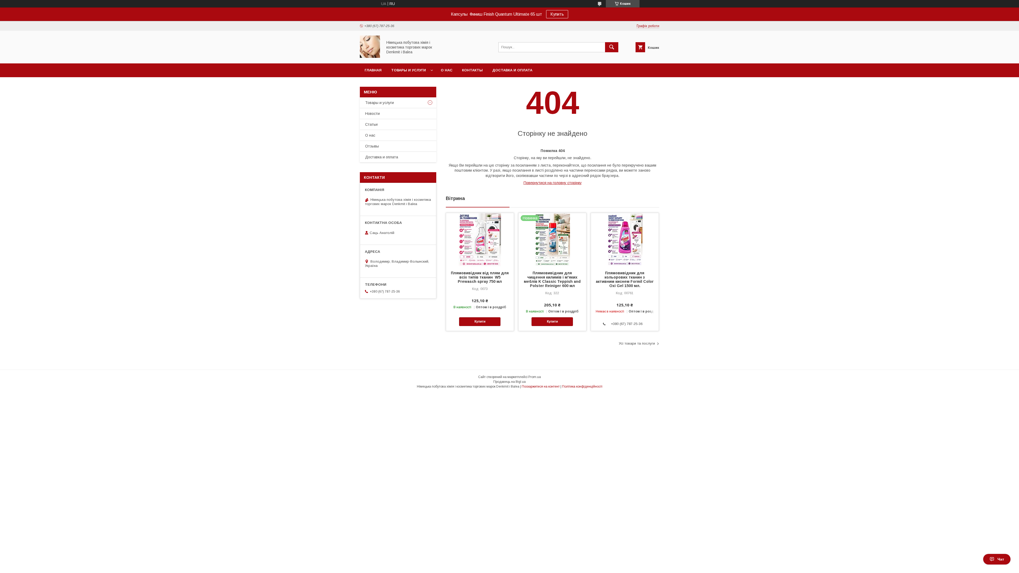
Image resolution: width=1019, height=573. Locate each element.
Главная (373, 70)
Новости (372, 113)
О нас (446, 70)
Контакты (472, 70)
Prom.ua (534, 377)
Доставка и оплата (512, 70)
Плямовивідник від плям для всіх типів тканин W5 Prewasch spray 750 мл (480, 277)
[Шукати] (611, 47)
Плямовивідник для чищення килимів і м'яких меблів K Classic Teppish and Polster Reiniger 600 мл (552, 279)
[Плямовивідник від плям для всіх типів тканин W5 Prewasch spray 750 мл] (480, 239)
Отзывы (372, 146)
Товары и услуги (408, 70)
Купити (479, 321)
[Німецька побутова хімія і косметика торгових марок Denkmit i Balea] (370, 56)
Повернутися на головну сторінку (553, 183)
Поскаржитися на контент (541, 386)
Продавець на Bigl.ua (509, 382)
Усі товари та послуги (637, 343)
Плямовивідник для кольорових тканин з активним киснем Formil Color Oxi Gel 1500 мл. (625, 279)
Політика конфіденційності (582, 386)
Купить (557, 14)
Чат (1001, 559)
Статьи (371, 124)
